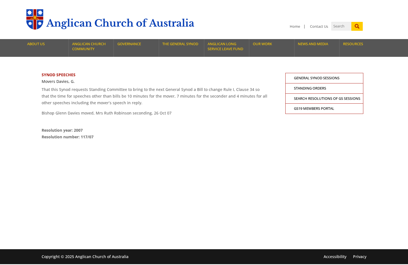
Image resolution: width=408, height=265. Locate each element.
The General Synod (180, 44)
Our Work (262, 44)
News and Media (313, 44)
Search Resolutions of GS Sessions (327, 98)
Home (295, 26)
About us (36, 44)
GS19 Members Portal (314, 108)
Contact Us (319, 26)
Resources (353, 44)
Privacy (359, 256)
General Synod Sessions (316, 78)
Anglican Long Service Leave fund (225, 46)
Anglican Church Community (89, 46)
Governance (129, 44)
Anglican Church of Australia (120, 23)
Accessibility (335, 256)
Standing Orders (310, 88)
